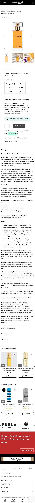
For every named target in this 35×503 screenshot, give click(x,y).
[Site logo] (17, 2)
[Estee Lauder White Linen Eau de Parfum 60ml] (26, 359)
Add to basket (18, 126)
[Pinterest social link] (14, 141)
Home (3, 11)
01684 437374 (7, 473)
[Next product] (7, 17)
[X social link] (11, 141)
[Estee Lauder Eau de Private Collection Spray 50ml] (9, 359)
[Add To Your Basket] (3, 365)
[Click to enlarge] (5, 49)
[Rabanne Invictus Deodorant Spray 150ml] (26, 395)
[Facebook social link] (9, 141)
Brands (8, 11)
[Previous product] (2, 17)
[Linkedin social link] (16, 141)
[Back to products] (5, 17)
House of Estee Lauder (7, 13)
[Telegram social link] (18, 141)
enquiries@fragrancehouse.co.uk (12, 476)
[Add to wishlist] (14, 354)
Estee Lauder (15, 11)
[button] (3, 36)
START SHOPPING (27, 450)
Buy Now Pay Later (27, 293)
